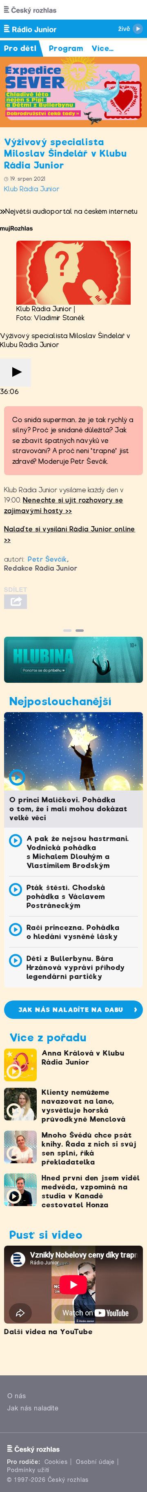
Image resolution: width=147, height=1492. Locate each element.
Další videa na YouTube (48, 1332)
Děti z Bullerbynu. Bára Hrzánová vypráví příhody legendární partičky (76, 967)
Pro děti (20, 48)
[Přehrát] (15, 373)
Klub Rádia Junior (32, 189)
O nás (16, 1396)
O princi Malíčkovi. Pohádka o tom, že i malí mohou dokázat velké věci (68, 809)
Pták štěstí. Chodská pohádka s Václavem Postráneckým (66, 896)
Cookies (56, 1462)
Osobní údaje (95, 1462)
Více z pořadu (47, 1037)
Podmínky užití (28, 1470)
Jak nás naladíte (33, 1408)
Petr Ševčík (47, 559)
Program (66, 48)
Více (102, 48)
